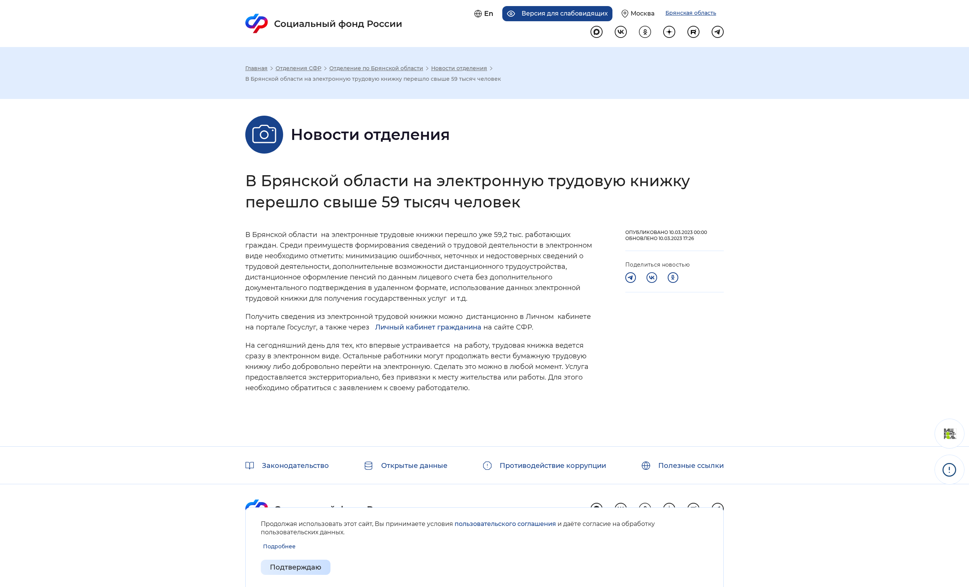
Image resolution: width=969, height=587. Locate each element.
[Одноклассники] (673, 277)
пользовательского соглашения (505, 523)
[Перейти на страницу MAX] (596, 32)
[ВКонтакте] (652, 277)
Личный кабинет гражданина (428, 327)
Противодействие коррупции (553, 465)
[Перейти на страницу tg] (718, 32)
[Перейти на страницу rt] (693, 32)
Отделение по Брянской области (376, 68)
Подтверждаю (295, 567)
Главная (256, 68)
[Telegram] (630, 277)
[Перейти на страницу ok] (645, 32)
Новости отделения (459, 68)
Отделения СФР (298, 68)
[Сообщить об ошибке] (949, 470)
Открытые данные (414, 465)
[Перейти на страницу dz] (669, 32)
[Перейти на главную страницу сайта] (323, 23)
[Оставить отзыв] (949, 434)
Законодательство (295, 465)
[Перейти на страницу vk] (621, 32)
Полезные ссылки (691, 465)
